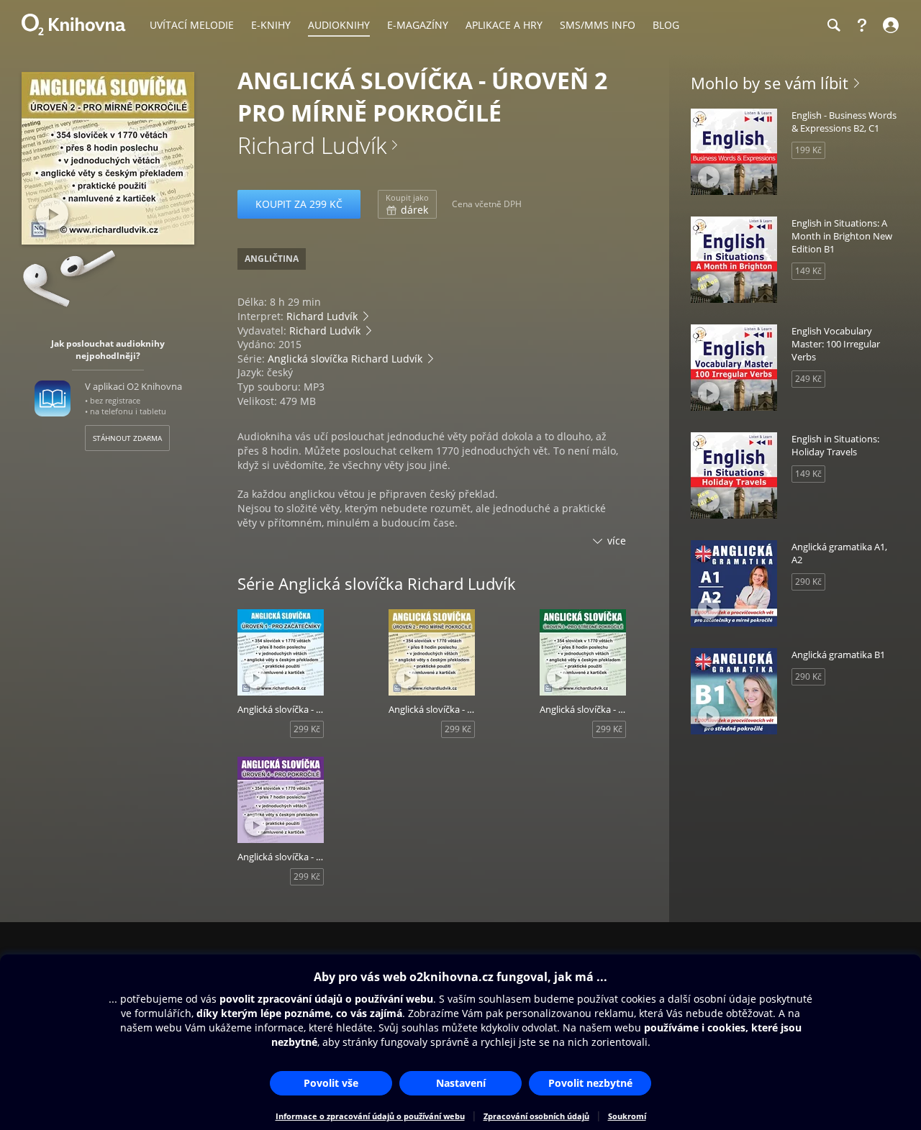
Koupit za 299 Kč (298, 204)
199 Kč (808, 150)
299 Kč (307, 729)
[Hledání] (833, 25)
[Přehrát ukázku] (52, 214)
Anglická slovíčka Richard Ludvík (345, 358)
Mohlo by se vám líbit (769, 83)
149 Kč (808, 271)
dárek (407, 204)
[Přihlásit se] (889, 25)
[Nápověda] (862, 25)
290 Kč (808, 581)
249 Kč (808, 379)
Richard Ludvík (311, 144)
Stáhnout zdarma (127, 438)
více (616, 540)
